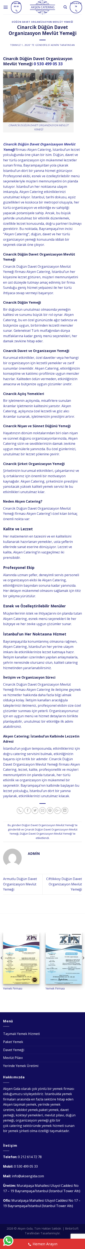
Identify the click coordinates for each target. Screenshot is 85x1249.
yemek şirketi (18, 1131)
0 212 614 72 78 (30, 1157)
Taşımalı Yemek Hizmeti (21, 1033)
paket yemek (49, 1109)
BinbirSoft (72, 1228)
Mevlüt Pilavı (13, 1057)
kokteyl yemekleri (29, 1115)
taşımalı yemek (24, 1104)
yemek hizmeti (53, 1125)
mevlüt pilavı (54, 1115)
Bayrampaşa (12, 641)
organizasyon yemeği (32, 1120)
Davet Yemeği (13, 1050)
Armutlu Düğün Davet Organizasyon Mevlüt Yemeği (20, 884)
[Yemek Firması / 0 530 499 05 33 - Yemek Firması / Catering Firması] (42, 7)
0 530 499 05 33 (48, 64)
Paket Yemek (13, 1042)
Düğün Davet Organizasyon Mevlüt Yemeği (42, 21)
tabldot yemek (27, 1109)
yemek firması (63, 1088)
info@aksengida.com (28, 1176)
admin (55, 44)
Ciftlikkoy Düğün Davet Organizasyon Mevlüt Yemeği (64, 884)
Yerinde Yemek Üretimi (20, 1065)
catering (15, 1125)
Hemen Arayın (45, 1243)
